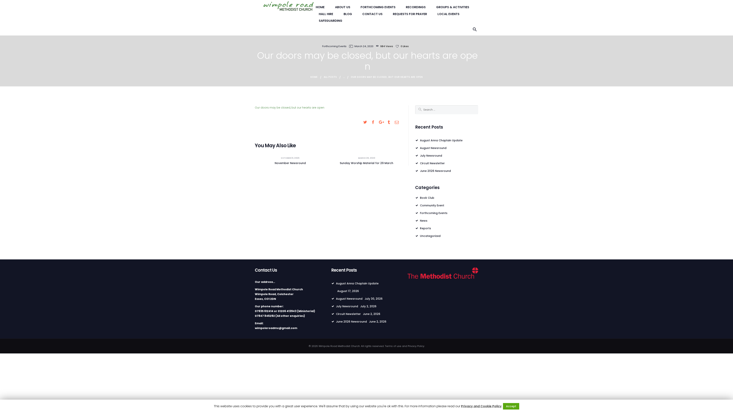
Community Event (432, 205)
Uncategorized (430, 236)
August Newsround (433, 148)
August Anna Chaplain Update (441, 140)
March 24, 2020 (363, 46)
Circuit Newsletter (432, 163)
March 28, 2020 (366, 158)
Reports (425, 228)
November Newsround (290, 163)
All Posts (330, 77)
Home (314, 77)
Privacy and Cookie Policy (481, 406)
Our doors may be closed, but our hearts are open (289, 107)
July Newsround (431, 156)
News (423, 221)
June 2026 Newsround (435, 171)
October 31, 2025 (290, 158)
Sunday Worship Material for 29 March (366, 163)
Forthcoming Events (334, 46)
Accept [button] (511, 406)
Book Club (427, 198)
